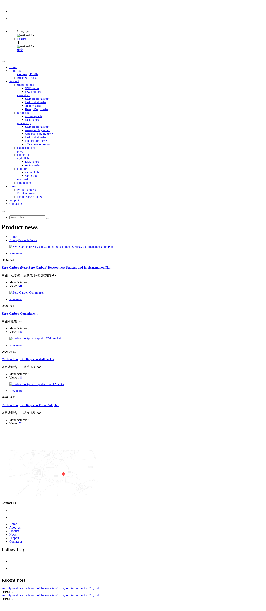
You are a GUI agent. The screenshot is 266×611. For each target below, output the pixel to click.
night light (23, 158)
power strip (24, 123)
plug (20, 151)
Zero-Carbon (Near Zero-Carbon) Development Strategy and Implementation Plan (56, 267)
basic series (32, 119)
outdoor (22, 168)
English (21, 38)
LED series (32, 161)
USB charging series (37, 98)
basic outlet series (35, 102)
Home (13, 67)
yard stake (31, 175)
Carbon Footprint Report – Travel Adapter (30, 405)
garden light (32, 172)
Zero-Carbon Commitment (19, 313)
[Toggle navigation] (3, 61)
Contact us (15, 203)
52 (20, 423)
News (13, 186)
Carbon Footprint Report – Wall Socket (28, 359)
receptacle (23, 112)
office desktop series (37, 144)
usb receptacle (33, 116)
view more (15, 253)
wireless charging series (39, 133)
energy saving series (37, 130)
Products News (26, 189)
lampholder (24, 182)
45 (20, 331)
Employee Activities (29, 196)
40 (20, 286)
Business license (27, 77)
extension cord (26, 147)
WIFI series (32, 88)
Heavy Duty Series (36, 109)
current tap (23, 95)
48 (20, 377)
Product (14, 81)
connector (23, 154)
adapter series (33, 105)
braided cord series (36, 140)
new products (33, 91)
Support (14, 200)
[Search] (47, 218)
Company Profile (27, 74)
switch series (33, 165)
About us (15, 70)
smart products (26, 84)
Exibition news (26, 193)
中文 (20, 50)
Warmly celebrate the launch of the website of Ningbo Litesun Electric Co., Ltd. (51, 588)
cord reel (22, 179)
